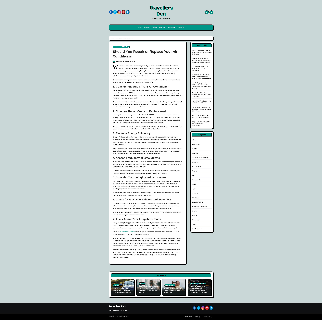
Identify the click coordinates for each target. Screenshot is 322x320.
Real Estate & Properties (199, 206)
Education (195, 162)
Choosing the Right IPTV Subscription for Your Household (200, 68)
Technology (171, 27)
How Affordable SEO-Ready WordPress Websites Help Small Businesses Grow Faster (201, 76)
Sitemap (197, 317)
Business (162, 27)
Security (194, 211)
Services (146, 27)
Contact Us (180, 27)
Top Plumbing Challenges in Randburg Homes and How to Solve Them (201, 109)
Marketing (195, 198)
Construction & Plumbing (121, 47)
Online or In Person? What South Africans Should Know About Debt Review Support (201, 60)
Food (193, 175)
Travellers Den (120, 61)
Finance (194, 171)
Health (194, 184)
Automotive (195, 144)
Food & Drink (196, 180)
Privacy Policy (207, 317)
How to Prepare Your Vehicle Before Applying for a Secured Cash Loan (202, 52)
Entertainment (196, 166)
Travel (194, 224)
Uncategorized (197, 229)
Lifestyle (195, 193)
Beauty (194, 149)
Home (139, 27)
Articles (154, 27)
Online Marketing (197, 202)
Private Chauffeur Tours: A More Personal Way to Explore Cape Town (201, 94)
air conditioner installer (127, 232)
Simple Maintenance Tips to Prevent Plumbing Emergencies (201, 123)
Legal (193, 189)
